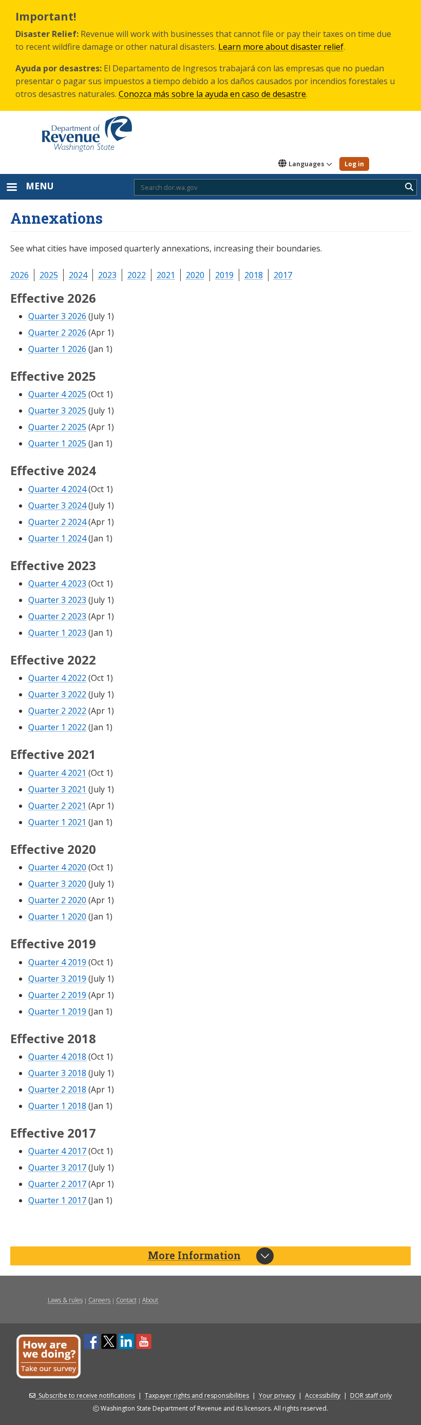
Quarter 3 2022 (57, 694)
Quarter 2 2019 (57, 995)
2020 (195, 275)
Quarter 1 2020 (57, 916)
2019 (224, 275)
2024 (78, 275)
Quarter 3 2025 (57, 410)
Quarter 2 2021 (57, 805)
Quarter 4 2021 (57, 772)
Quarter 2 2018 (57, 1089)
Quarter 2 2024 (57, 522)
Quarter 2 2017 (57, 1183)
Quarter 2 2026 (57, 332)
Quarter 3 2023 (57, 600)
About (150, 1300)
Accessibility (322, 1395)
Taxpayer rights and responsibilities (197, 1395)
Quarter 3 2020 (57, 883)
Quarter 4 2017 (57, 1151)
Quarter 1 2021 (57, 822)
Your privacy (277, 1395)
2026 (19, 275)
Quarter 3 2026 (57, 316)
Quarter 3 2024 (57, 505)
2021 (166, 275)
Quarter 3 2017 (57, 1167)
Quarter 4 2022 (57, 678)
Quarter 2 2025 (57, 427)
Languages (306, 164)
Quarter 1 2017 (57, 1200)
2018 (253, 275)
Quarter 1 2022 (57, 727)
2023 (107, 275)
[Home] (87, 130)
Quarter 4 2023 (57, 583)
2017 (283, 275)
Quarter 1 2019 (57, 1011)
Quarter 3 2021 (57, 789)
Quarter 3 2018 (57, 1073)
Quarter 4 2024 (57, 489)
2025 (49, 275)
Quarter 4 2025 (57, 394)
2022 (136, 275)
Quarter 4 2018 (57, 1056)
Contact (126, 1300)
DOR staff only (371, 1395)
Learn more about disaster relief (280, 46)
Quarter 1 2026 (57, 349)
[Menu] (11, 188)
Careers (99, 1300)
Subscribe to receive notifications (87, 1395)
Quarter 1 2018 (57, 1105)
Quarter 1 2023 (57, 632)
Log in (354, 164)
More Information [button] (194, 1255)
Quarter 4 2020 (57, 867)
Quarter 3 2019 (57, 978)
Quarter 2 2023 (57, 616)
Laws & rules (65, 1300)
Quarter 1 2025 (57, 443)
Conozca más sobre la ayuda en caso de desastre (212, 94)
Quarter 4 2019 (57, 962)
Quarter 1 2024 (57, 538)
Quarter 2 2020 (57, 900)
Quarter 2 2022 (57, 710)
